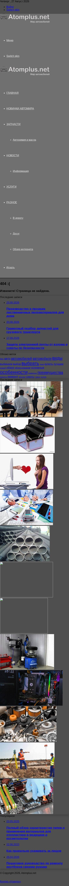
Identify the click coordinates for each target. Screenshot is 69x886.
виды (57, 358)
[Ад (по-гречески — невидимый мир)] (24, 632)
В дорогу (18, 218)
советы (30, 376)
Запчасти (13, 124)
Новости (12, 155)
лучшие (58, 364)
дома (42, 364)
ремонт (13, 376)
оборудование (22, 368)
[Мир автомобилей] (25, 22)
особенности (14, 372)
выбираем (6, 363)
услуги (43, 377)
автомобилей (21, 358)
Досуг (16, 233)
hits (2, 359)
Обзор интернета (23, 249)
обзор (10, 367)
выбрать (30, 363)
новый (3, 368)
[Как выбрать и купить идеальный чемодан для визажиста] (27, 452)
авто (7, 358)
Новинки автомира (20, 108)
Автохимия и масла (24, 139)
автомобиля (42, 358)
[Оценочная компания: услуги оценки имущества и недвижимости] (26, 524)
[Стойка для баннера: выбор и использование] (26, 596)
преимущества (50, 372)
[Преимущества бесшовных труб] (25, 560)
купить (49, 364)
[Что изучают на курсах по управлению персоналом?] (31, 416)
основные (37, 367)
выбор (17, 364)
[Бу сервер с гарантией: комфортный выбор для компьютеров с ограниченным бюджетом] (26, 813)
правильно (32, 373)
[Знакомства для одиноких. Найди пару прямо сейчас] (26, 488)
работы (3, 377)
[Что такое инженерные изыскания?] (27, 777)
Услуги (11, 186)
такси (37, 377)
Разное (11, 202)
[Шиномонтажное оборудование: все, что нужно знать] (27, 668)
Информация (21, 171)
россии (22, 377)
